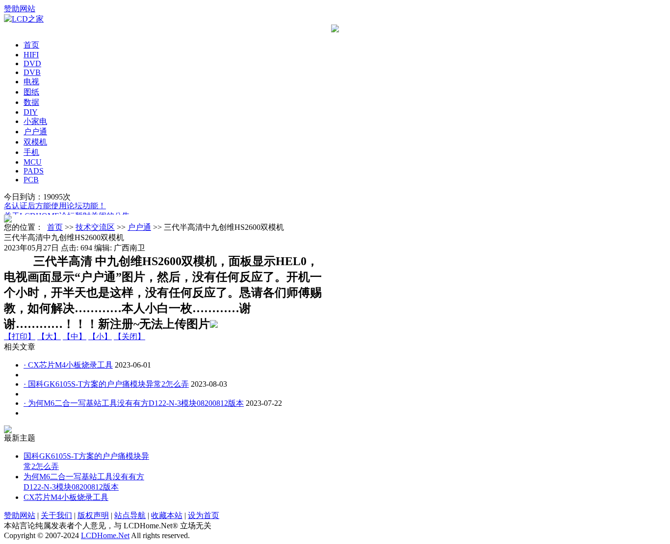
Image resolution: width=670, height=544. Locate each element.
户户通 (35, 131)
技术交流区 (95, 227)
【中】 (74, 336)
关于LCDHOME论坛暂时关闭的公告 (67, 214)
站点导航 (130, 515)
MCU (33, 162)
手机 (31, 152)
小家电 (35, 121)
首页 (31, 45)
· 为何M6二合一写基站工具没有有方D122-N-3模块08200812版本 (134, 403)
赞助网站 (19, 8)
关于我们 (56, 515)
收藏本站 (166, 515)
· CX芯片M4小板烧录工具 (68, 365)
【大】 (49, 336)
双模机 (35, 142)
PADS (34, 171)
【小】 (100, 336)
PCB (31, 179)
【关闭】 (129, 336)
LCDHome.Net (105, 535)
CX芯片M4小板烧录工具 (66, 497)
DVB (32, 72)
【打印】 (19, 336)
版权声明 (93, 515)
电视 (31, 81)
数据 (31, 102)
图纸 (31, 92)
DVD (32, 63)
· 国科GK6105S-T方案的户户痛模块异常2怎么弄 (106, 384)
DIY (31, 112)
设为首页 (203, 515)
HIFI (31, 54)
